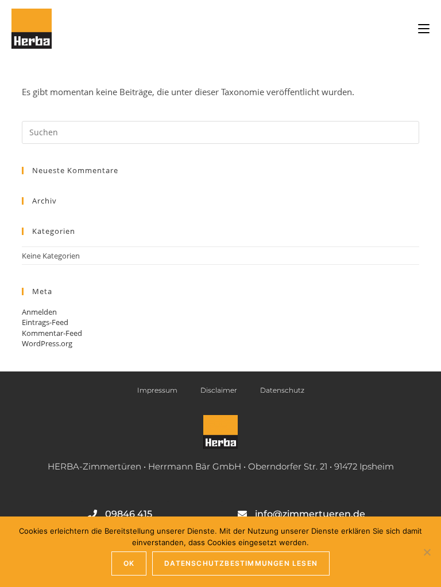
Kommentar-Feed (52, 333)
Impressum (157, 390)
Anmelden (39, 312)
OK (128, 563)
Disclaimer (218, 390)
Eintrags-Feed (45, 322)
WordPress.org (47, 343)
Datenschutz (282, 390)
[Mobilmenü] (424, 28)
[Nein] (426, 552)
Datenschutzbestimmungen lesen (241, 563)
